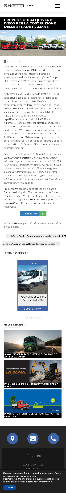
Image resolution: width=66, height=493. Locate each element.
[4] (31, 317)
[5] (33, 317)
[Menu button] (57, 5)
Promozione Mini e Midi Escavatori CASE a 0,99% (31, 385)
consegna (22, 223)
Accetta (9, 487)
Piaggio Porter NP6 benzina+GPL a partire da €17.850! (31, 415)
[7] (37, 317)
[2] (27, 317)
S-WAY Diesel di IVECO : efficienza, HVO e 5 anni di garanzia (30, 355)
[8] (40, 317)
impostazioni (45, 481)
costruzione (33, 223)
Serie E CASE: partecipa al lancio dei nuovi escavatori (29, 243)
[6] (35, 317)
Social (10, 223)
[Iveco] (29, 5)
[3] (29, 317)
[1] (25, 317)
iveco (43, 223)
